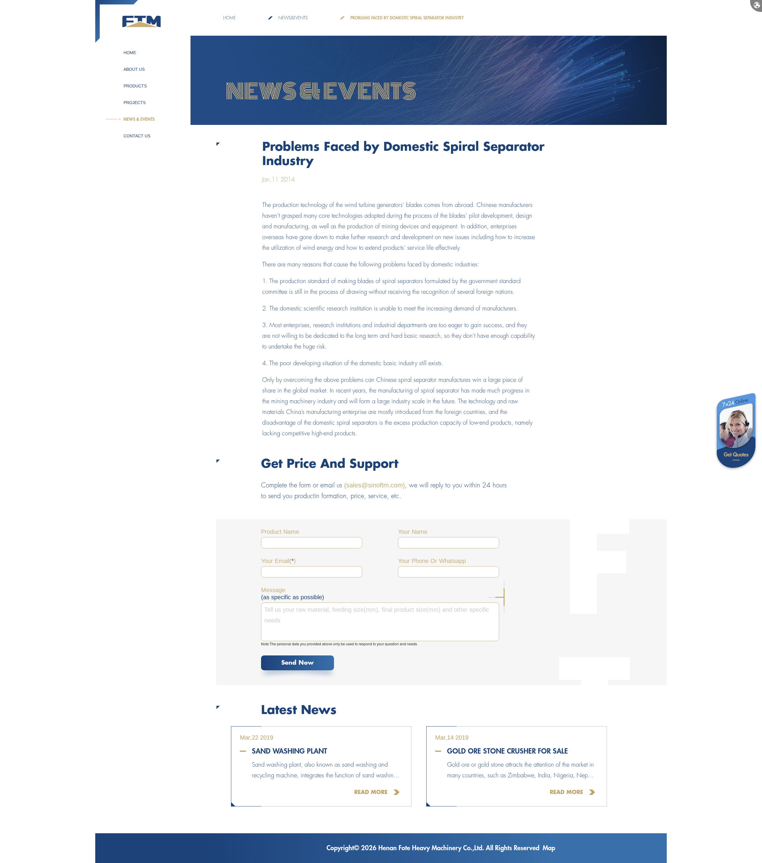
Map (549, 848)
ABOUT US (134, 69)
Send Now (297, 663)
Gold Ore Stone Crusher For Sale (507, 751)
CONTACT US (137, 136)
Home (229, 18)
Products (135, 86)
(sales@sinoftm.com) (374, 485)
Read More (371, 792)
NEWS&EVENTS (293, 18)
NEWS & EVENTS (139, 119)
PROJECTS (135, 102)
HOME (130, 52)
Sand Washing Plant (289, 751)
